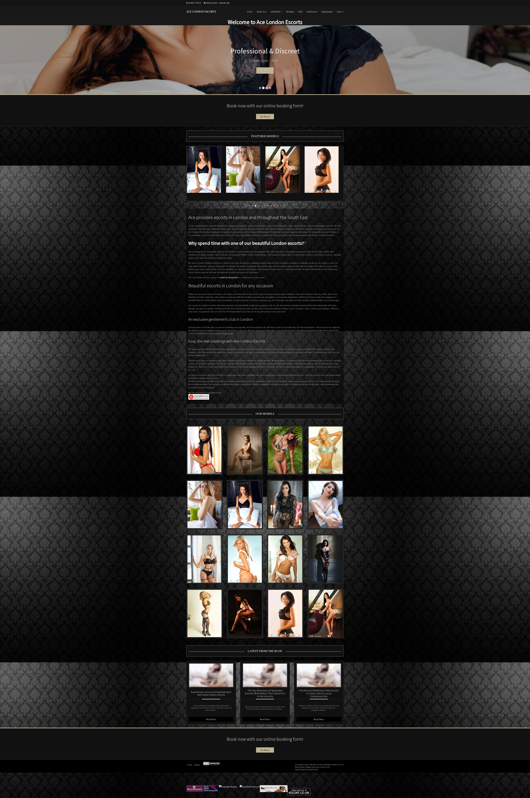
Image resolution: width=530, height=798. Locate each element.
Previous (189, 174)
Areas (339, 11)
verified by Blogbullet (228, 277)
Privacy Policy (299, 767)
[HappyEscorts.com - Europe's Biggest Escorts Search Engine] (194, 788)
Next (340, 174)
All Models (275, 11)
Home (249, 11)
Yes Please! (265, 116)
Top (190, 764)
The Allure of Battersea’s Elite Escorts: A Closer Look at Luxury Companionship (319, 693)
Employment (326, 11)
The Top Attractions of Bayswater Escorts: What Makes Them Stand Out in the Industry (265, 693)
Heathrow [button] (265, 70)
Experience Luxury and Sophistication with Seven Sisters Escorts (211, 693)
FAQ (300, 11)
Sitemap (308, 767)
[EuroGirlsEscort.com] (250, 788)
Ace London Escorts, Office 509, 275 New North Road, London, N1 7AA (319, 764)
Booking (290, 11)
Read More (211, 719)
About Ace (261, 11)
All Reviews (311, 11)
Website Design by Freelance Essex (306, 769)
